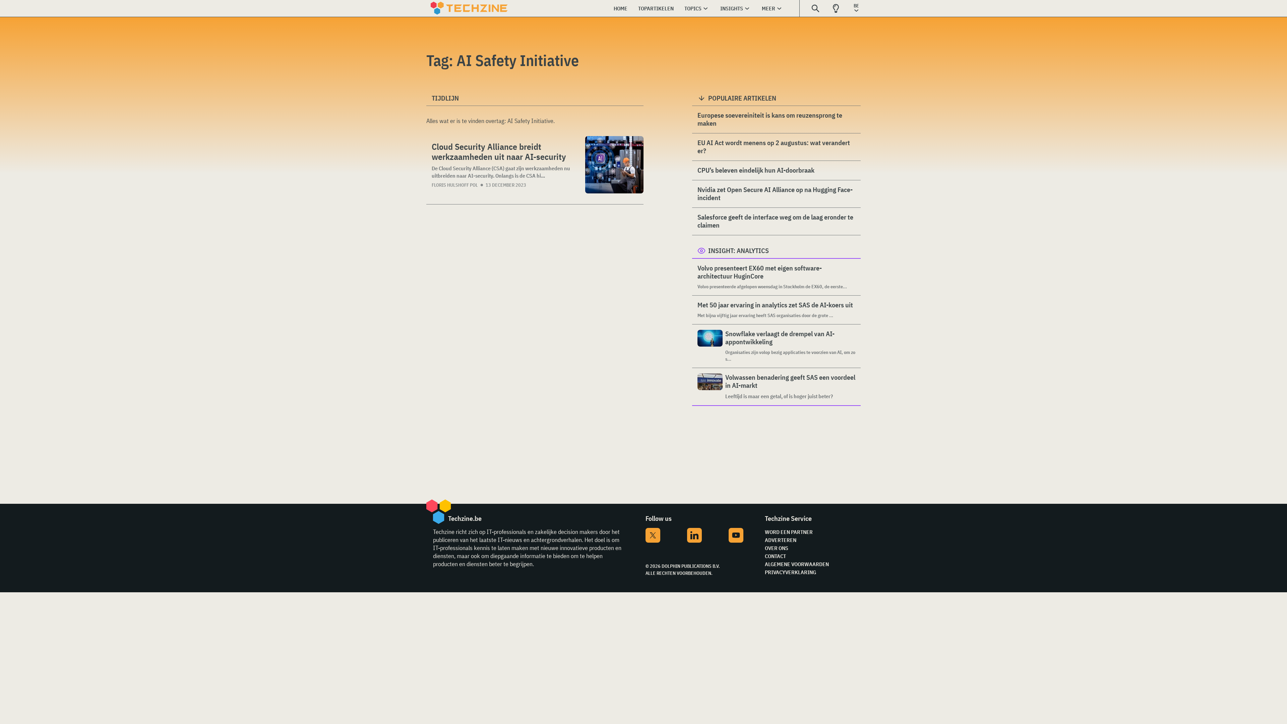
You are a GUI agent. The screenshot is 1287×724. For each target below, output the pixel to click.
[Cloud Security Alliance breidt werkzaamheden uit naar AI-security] (614, 164)
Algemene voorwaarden (797, 564)
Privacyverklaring (790, 572)
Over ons (776, 548)
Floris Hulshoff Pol (455, 185)
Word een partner (789, 532)
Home (620, 8)
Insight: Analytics (738, 250)
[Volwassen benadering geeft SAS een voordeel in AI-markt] (710, 386)
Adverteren (780, 540)
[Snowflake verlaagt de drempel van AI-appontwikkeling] (710, 346)
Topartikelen (656, 8)
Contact (775, 556)
